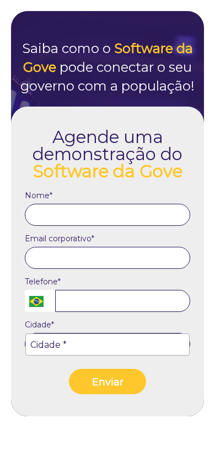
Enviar (107, 382)
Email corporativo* (59, 238)
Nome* (38, 195)
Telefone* (43, 282)
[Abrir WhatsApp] (187, 438)
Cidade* (39, 325)
